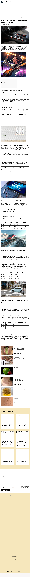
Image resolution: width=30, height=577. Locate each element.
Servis (7, 565)
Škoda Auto (27, 565)
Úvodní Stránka (15, 556)
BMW (10, 565)
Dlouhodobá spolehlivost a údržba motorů (7, 83)
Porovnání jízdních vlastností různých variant (8, 82)
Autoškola (3, 565)
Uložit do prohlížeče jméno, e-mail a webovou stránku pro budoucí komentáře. (25, 486)
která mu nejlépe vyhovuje (19, 149)
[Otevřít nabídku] (28, 1)
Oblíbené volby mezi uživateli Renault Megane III (9, 85)
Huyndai (18, 565)
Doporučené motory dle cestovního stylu (7, 84)
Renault (22, 565)
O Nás (15, 559)
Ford (12, 565)
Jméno (2, 487)
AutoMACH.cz (4, 24)
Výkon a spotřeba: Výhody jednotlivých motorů (8, 81)
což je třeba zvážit (5, 269)
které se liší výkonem (21, 147)
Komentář (3, 476)
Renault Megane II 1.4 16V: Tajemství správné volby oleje (22, 442)
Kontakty (15, 560)
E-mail (12, 487)
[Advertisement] (15, 9)
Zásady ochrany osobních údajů (19, 571)
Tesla (15, 567)
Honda (15, 565)
